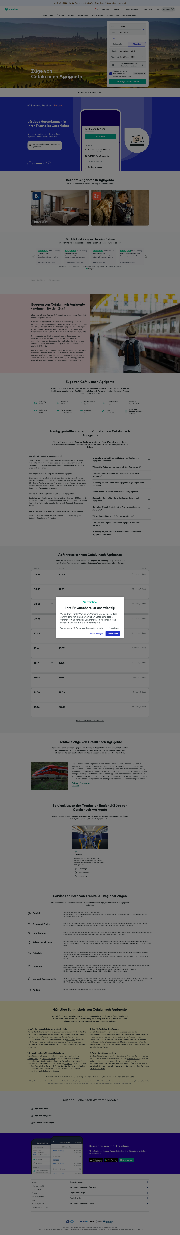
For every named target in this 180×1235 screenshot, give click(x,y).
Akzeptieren (112, 634)
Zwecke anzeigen (96, 634)
